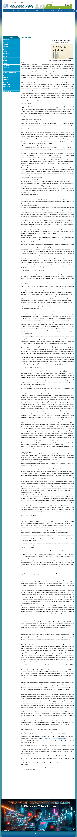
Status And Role (6, 86)
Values (4, 89)
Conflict (5, 49)
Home (22, 37)
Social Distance (6, 84)
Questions (63, 11)
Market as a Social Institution (9, 72)
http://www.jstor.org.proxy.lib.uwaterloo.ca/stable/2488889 (54, 733)
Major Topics (16, 11)
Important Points (6, 67)
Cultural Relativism (7, 56)
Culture (4, 58)
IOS (18, 2)
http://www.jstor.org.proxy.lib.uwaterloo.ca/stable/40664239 (53, 738)
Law (4, 70)
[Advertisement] (38, 24)
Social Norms (6, 77)
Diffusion (5, 62)
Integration (5, 68)
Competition (5, 46)
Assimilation (6, 42)
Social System (6, 79)
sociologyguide (40, 833)
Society (4, 81)
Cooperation (5, 53)
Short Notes (46, 11)
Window (21, 2)
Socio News (28, 37)
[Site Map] (52, 1)
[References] (59, 1)
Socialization (6, 82)
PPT (58, 11)
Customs (5, 60)
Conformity (5, 51)
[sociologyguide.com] (18, 6)
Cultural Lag (5, 55)
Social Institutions (7, 75)
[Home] (46, 1)
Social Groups (6, 74)
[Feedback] (67, 1)
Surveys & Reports (36, 11)
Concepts (5, 48)
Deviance (5, 63)
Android (14, 2)
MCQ (69, 11)
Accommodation (6, 39)
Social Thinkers (26, 11)
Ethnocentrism (6, 65)
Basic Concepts (7, 11)
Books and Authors (7, 91)
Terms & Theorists (7, 88)
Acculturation (6, 41)
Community (5, 44)
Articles (53, 11)
